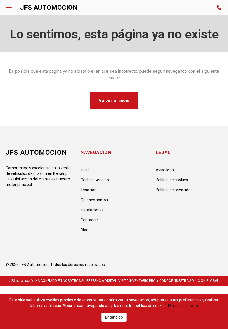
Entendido (114, 317)
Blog (84, 230)
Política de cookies (172, 180)
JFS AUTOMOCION (49, 7)
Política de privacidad (174, 190)
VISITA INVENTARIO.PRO (137, 281)
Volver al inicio (114, 100)
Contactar (89, 220)
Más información (183, 305)
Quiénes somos (94, 200)
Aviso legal (165, 170)
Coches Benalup (95, 180)
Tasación (88, 190)
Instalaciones (92, 210)
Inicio (85, 170)
